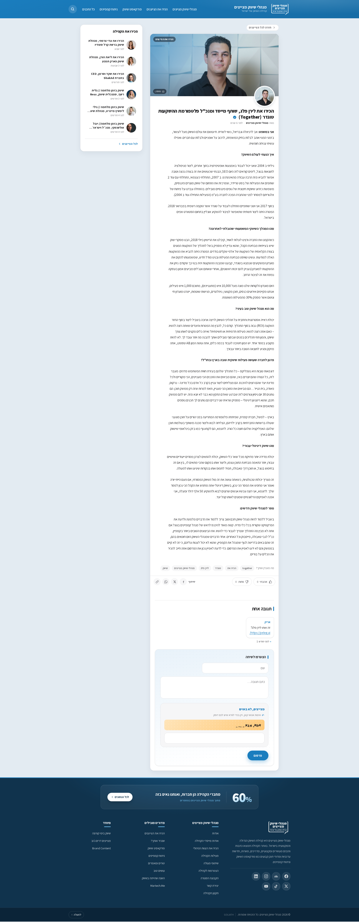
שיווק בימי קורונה (101, 833)
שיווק (165, 568)
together (247, 568)
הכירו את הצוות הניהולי (206, 848)
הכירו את (231, 568)
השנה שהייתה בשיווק (153, 878)
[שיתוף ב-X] (174, 581)
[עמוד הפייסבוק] (286, 876)
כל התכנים (88, 9)
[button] (73, 9)
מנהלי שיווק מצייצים (250, 7)
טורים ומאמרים (156, 863)
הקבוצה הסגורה (210, 878)
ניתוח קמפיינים (109, 9)
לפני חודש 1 (263, 641)
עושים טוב (159, 871)
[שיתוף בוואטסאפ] (165, 581)
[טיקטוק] (276, 886)
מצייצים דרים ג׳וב (101, 841)
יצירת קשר (213, 886)
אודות (215, 833)
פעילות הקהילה (210, 856)
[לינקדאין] (256, 876)
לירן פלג (205, 568)
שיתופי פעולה (211, 863)
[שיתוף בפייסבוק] (183, 581)
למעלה (76, 914)
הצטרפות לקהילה (209, 871)
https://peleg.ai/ (260, 633)
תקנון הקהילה (211, 893)
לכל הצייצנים (130, 144)
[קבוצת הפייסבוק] (276, 876)
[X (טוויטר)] (286, 886)
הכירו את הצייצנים (157, 9)
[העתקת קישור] (157, 581)
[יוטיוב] (266, 886)
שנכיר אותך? (158, 841)
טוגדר (218, 568)
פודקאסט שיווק (132, 9)
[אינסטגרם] (266, 876)
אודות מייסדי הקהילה (207, 841)
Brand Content (101, 848)
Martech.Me (157, 886)
